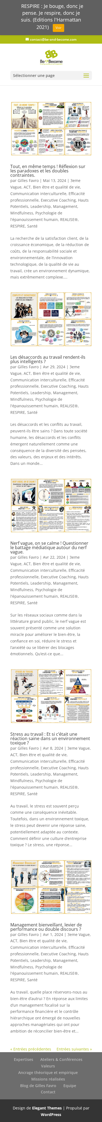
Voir (58, 27)
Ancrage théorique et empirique (48, 1072)
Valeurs (48, 1066)
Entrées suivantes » (74, 1049)
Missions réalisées (48, 1079)
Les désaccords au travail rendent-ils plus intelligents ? (47, 359)
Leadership (40, 206)
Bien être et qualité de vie (56, 187)
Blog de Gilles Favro (38, 1085)
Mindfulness (21, 213)
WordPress (51, 1114)
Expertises (23, 1059)
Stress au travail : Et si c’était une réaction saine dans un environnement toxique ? (50, 738)
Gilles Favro (28, 180)
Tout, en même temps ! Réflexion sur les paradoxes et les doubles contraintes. (47, 170)
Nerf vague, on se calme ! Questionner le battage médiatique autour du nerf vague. (49, 547)
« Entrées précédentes (30, 1049)
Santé (32, 226)
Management (65, 206)
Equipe (69, 1085)
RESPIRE (17, 226)
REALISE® (69, 219)
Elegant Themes (47, 1108)
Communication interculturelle (38, 193)
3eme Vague (78, 748)
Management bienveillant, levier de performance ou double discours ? (46, 927)
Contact (48, 1091)
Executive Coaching (58, 200)
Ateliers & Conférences (61, 1059)
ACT (27, 187)
